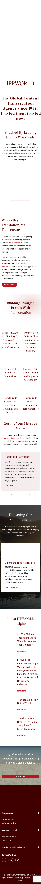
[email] (4, 860)
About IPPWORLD (9, 837)
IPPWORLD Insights (9, 823)
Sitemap (20, 880)
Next (25, 201)
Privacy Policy (18, 878)
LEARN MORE (9, 285)
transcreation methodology (14, 438)
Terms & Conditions (31, 878)
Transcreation (14, 243)
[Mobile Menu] (37, 1)
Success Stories (8, 820)
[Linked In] (11, 860)
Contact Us (6, 840)
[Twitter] (17, 860)
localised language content (20, 153)
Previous (15, 201)
